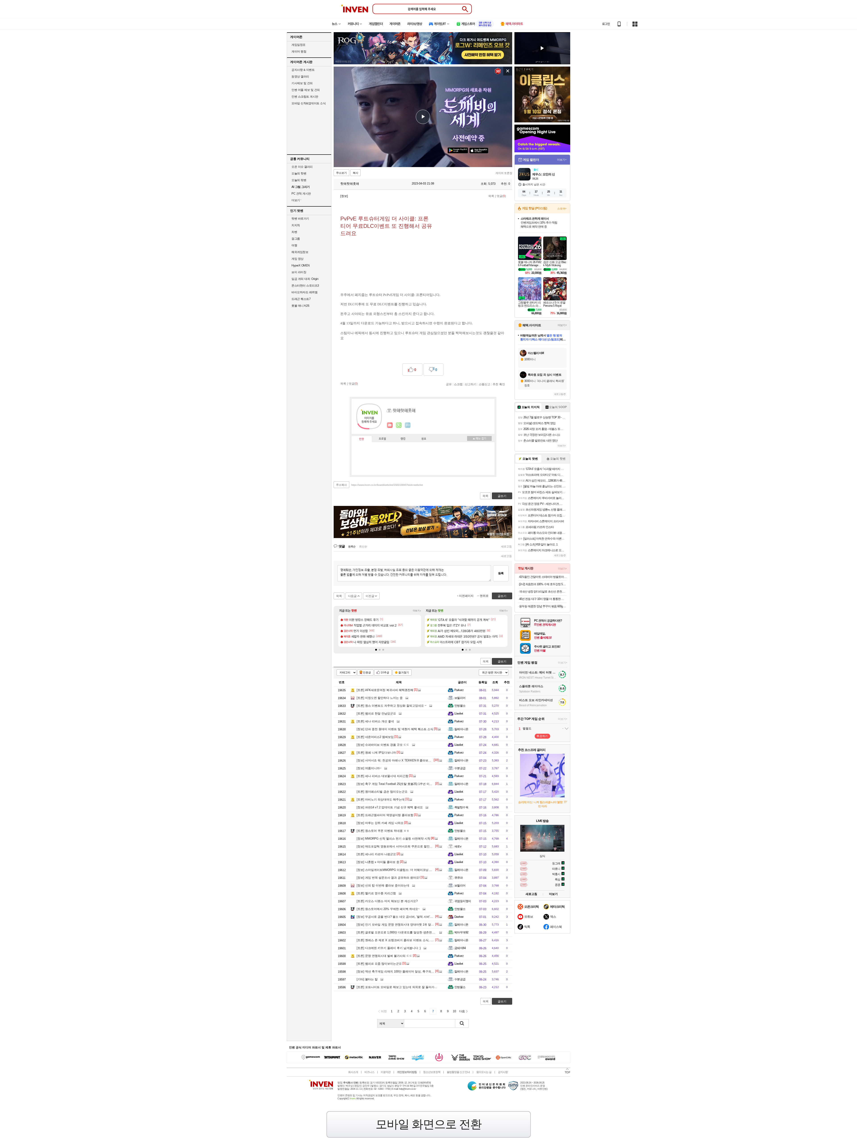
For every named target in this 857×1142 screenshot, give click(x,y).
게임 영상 (297, 258)
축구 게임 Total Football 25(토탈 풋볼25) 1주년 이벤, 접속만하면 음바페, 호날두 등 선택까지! (421, 784)
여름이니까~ (369, 768)
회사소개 (353, 1072)
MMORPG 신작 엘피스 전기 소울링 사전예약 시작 (393, 838)
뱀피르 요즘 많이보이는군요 (379, 963)
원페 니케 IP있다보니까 (376, 752)
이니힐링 (398, 425)
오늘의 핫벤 (298, 173)
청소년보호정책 (431, 1072)
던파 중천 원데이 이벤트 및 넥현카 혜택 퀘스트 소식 (395, 729)
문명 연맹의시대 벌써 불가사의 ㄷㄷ (384, 956)
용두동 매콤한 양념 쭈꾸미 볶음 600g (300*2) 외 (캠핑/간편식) (543, 606)
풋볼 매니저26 (300, 305)
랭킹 (403, 438)
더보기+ (417, 610)
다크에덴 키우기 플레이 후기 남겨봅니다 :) (389, 948)
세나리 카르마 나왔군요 (376, 854)
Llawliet (458, 713)
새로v (457, 846)
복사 (355, 172)
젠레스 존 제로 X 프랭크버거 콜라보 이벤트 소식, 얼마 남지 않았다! (405, 940)
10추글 (385, 672)
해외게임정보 (299, 252)
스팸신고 (484, 384)
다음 (462, 1011)
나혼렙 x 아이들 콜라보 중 (378, 862)
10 (454, 1011)
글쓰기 (502, 661)
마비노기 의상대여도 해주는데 (381, 799)
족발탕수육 (461, 807)
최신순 (363, 546)
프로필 (382, 438)
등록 (500, 573)
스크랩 (458, 384)
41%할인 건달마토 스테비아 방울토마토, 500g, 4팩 (543, 576)
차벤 (294, 231)
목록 (491, 196)
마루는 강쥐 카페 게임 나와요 (380, 823)
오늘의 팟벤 (298, 180)
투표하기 (542, 736)
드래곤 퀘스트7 (300, 299)
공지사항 (503, 1072)
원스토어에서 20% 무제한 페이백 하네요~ (388, 909)
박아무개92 (461, 932)
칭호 (423, 438)
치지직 (295, 225)
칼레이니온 (461, 729)
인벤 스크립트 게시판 (304, 96)
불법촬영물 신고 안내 (458, 1072)
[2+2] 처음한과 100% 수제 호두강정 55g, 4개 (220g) (543, 584)
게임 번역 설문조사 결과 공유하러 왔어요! (388, 877)
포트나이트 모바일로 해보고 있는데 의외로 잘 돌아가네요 (398, 987)
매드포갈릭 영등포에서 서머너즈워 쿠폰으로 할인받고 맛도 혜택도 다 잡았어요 (412, 846)
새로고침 (506, 546)
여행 (294, 245)
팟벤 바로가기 (300, 218)
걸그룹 (295, 238)
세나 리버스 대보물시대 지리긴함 (382, 776)
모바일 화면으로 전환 (428, 1124)
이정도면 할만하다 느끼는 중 (380, 698)
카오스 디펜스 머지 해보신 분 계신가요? (387, 901)
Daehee (459, 916)
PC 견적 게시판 (301, 193)
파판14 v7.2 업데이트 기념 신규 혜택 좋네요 (390, 807)
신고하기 (470, 384)
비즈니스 (369, 1072)
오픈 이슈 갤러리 (302, 166)
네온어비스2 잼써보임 (375, 737)
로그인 (606, 24)
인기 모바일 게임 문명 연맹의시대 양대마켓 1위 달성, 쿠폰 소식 (402, 924)
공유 (449, 384)
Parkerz (459, 690)
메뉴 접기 (479, 438)
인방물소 (460, 705)
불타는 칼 (367, 979)
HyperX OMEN (300, 265)
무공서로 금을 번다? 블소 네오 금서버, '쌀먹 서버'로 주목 (398, 916)
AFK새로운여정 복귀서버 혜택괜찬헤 (385, 690)
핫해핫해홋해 (349, 183)
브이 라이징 (298, 272)
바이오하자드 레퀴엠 (304, 292)
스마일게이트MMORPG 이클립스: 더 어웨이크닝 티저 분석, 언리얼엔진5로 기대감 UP (417, 870)
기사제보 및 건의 (302, 83)
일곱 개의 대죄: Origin (304, 278)
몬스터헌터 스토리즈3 (305, 285)
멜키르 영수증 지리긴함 (376, 893)
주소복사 (341, 484)
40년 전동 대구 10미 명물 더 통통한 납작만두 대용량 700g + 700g (543, 599)
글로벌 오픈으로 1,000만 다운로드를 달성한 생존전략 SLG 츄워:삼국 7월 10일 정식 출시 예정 (422, 932)
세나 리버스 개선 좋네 (375, 721)
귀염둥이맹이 (462, 901)
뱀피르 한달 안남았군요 (376, 713)
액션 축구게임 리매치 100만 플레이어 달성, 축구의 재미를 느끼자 (403, 971)
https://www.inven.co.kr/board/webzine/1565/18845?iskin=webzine (387, 485)
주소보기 (341, 172)
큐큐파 (458, 877)
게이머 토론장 (503, 173)
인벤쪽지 (390, 425)
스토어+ (562, 208)
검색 (462, 1023)
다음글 (352, 596)
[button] (376, 650)
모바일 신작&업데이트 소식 (308, 103)
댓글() (501, 196)
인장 (361, 439)
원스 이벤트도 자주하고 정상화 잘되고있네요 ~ (391, 705)
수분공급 (460, 768)
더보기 (407, 425)
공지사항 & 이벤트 (302, 69)
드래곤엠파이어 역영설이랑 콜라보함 (385, 815)
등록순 (352, 546)
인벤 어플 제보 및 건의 (305, 89)
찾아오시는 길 (483, 1072)
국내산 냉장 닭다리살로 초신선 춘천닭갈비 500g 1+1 (543, 591)
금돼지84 (460, 948)
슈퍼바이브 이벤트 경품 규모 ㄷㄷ (383, 744)
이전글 (370, 596)
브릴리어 (460, 698)
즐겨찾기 (403, 672)
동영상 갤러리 (300, 76)
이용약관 (386, 1072)
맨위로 (484, 595)
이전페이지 (466, 595)
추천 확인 (499, 384)
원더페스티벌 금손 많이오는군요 (382, 791)
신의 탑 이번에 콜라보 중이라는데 (383, 885)
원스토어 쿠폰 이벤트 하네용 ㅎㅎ (383, 830)
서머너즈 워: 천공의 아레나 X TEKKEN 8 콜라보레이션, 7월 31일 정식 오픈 (410, 760)
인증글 (367, 672)
